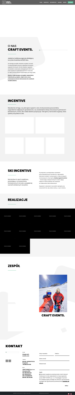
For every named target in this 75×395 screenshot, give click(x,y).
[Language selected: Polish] (70, 394)
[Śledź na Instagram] (10, 361)
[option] (71, 394)
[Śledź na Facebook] (7, 361)
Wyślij (66, 385)
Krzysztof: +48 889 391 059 (26, 363)
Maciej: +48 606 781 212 (28, 361)
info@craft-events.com (25, 355)
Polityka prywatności (44, 393)
